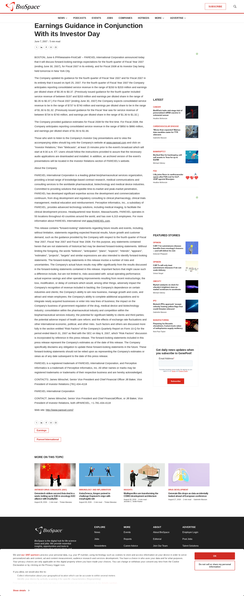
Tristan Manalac (66, 502)
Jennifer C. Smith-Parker (133, 502)
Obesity (157, 281)
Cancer (157, 107)
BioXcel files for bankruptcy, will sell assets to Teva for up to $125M (167, 157)
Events (96, 18)
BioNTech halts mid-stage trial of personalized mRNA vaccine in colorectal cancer (167, 112)
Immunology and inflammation (95, 490)
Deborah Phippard (160, 254)
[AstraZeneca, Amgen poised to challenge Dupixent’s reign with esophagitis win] (99, 474)
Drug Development (178, 490)
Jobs (110, 18)
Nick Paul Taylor (159, 332)
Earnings (41, 430)
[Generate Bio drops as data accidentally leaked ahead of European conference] (189, 474)
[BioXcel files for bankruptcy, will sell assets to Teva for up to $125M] (192, 157)
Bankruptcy (159, 152)
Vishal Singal (158, 273)
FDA (155, 171)
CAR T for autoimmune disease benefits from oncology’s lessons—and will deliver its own (168, 248)
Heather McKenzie (160, 118)
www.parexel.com (116, 142)
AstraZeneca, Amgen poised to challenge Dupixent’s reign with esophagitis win (94, 496)
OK (214, 556)
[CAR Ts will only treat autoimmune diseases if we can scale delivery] (192, 267)
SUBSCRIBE (215, 6)
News (61, 18)
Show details (19, 590)
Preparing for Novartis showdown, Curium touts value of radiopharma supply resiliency (168, 325)
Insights (128, 490)
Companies (125, 18)
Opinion (157, 243)
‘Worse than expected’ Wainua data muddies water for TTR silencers (166, 132)
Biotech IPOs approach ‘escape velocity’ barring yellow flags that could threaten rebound (168, 306)
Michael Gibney (159, 163)
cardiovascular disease (166, 126)
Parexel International (48, 439)
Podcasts (79, 18)
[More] (66, 18)
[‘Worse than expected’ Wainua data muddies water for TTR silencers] (192, 131)
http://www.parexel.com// (59, 410)
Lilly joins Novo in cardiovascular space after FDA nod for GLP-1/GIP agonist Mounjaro (168, 176)
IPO (154, 301)
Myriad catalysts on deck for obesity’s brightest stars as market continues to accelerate (167, 287)
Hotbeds (143, 18)
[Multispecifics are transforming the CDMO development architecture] (144, 474)
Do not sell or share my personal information (215, 565)
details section (109, 583)
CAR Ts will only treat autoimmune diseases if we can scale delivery (167, 267)
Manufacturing (161, 320)
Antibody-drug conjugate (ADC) (50, 490)
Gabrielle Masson (160, 138)
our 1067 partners (30, 555)
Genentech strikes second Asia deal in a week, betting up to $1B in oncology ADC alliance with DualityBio (55, 496)
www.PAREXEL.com (98, 220)
